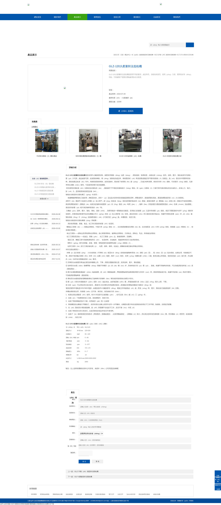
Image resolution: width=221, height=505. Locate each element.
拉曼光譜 (79, 494)
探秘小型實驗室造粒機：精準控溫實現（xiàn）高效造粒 (40, 249)
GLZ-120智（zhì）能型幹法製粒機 (165, 55)
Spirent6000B (131, 494)
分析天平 (120, 494)
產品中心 (127, 55)
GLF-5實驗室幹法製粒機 (83, 477)
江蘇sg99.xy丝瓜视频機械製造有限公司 (40, 501)
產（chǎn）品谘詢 (125, 111)
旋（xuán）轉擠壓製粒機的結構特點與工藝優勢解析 (40, 219)
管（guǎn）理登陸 (187, 501)
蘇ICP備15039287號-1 (69, 501)
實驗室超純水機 (57, 494)
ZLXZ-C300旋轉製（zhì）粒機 (130, 156)
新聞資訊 (97, 17)
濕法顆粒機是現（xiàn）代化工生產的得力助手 (40, 254)
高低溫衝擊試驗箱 (144, 494)
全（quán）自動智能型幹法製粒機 (142, 55)
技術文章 (117, 17)
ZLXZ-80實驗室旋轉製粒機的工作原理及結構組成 (40, 214)
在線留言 (156, 17)
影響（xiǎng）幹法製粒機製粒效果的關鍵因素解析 (40, 223)
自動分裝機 (156, 494)
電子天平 (111, 494)
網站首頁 (37, 17)
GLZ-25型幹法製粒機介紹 (172, 156)
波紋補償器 (69, 494)
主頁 (122, 55)
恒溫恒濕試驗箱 (100, 494)
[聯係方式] (218, 480)
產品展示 (77, 17)
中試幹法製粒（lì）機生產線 (47, 156)
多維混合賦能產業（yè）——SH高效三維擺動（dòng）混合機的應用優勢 (40, 228)
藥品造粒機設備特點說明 (38, 259)
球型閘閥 (34, 494)
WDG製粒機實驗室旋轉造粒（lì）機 (88, 156)
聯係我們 (176, 17)
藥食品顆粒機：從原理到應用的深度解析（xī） (40, 245)
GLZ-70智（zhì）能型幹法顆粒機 (86, 471)
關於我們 (57, 17)
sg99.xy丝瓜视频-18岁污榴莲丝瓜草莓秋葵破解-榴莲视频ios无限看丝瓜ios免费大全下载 (27, 504)
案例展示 (137, 17)
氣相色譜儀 (88, 494)
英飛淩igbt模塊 (44, 494)
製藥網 (179, 501)
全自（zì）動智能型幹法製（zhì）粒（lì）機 (41, 178)
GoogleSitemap (81, 501)
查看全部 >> (44, 199)
